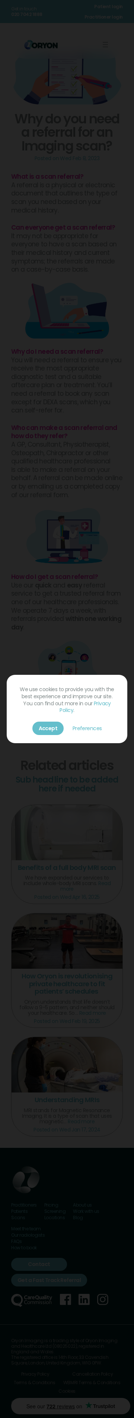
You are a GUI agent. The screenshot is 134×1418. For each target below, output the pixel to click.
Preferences (87, 728)
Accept (48, 728)
